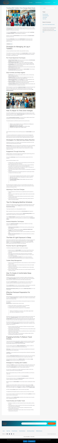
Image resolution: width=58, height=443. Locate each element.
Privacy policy (32, 441)
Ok (25, 441)
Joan (43, 24)
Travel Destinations (38, 2)
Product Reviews (47, 2)
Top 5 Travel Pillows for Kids (50, 24)
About (54, 2)
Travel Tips (30, 2)
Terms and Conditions (27, 436)
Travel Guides (45, 17)
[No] (56, 440)
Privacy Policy (32, 436)
